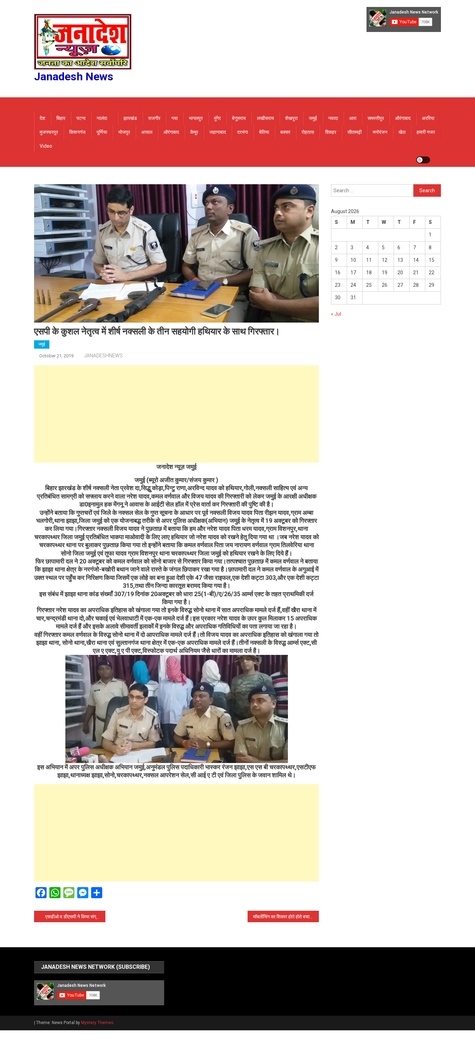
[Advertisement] (176, 414)
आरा (352, 118)
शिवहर (330, 132)
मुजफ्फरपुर (49, 132)
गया (174, 118)
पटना (81, 118)
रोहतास (307, 132)
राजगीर (154, 118)
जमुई (313, 118)
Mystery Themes (97, 1022)
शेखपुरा (291, 118)
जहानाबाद (217, 132)
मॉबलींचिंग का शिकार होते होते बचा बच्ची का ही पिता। (286, 916)
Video (46, 146)
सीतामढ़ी (354, 132)
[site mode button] (423, 159)
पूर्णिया (102, 132)
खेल (401, 132)
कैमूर (194, 132)
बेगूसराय (239, 118)
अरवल (146, 132)
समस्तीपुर (376, 118)
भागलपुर (196, 118)
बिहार (60, 118)
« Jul (336, 314)
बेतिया (264, 132)
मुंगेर (217, 118)
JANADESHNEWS (103, 355)
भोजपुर (124, 132)
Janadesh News (73, 76)
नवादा (333, 118)
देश (42, 118)
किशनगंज (77, 132)
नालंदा (102, 118)
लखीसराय (265, 118)
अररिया (428, 118)
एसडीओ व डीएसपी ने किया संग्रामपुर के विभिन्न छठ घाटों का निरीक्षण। (75, 916)
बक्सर (285, 132)
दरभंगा (242, 132)
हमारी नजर (426, 132)
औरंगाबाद (403, 118)
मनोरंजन (380, 132)
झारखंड (130, 118)
